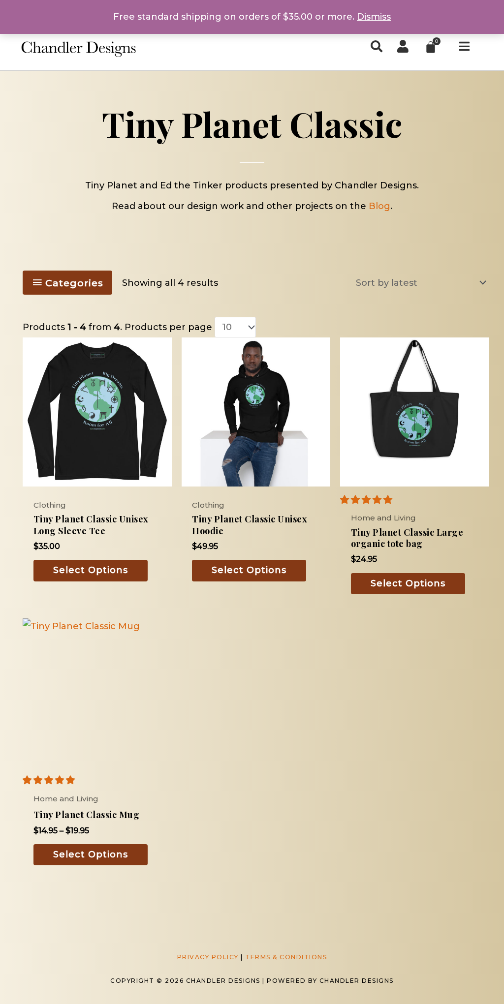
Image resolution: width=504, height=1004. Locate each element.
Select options (90, 570)
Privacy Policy (208, 957)
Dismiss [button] (374, 16)
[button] (367, 499)
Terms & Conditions (286, 957)
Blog (379, 206)
